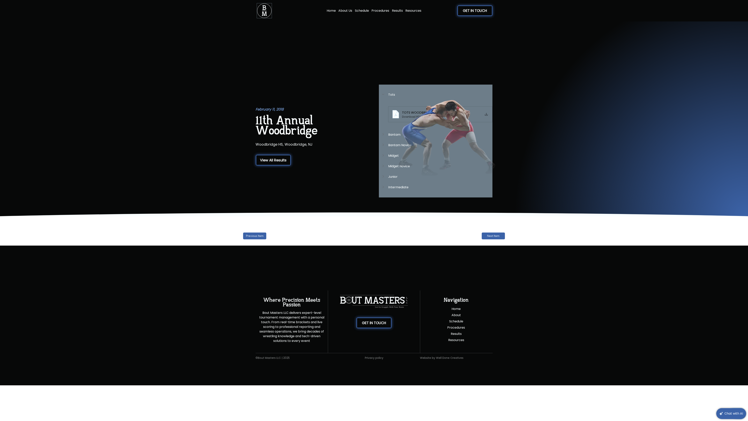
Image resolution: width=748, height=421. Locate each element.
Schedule (456, 321)
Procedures (456, 327)
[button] (273, 160)
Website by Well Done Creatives (441, 358)
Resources (456, 340)
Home (456, 309)
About (456, 315)
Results (456, 334)
